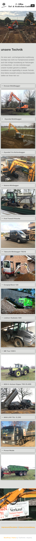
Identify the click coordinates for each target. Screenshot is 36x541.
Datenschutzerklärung (27, 527)
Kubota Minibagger (11, 185)
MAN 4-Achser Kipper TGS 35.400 (17, 384)
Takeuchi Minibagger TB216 (15, 252)
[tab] (18, 86)
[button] (33, 5)
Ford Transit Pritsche (12, 218)
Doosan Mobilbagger (12, 86)
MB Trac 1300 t (10, 351)
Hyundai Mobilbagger (13, 119)
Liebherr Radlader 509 (13, 318)
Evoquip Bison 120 (11, 285)
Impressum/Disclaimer (9, 527)
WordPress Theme (10, 537)
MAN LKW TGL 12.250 (12, 417)
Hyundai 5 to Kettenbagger (14, 152)
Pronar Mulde (9, 450)
